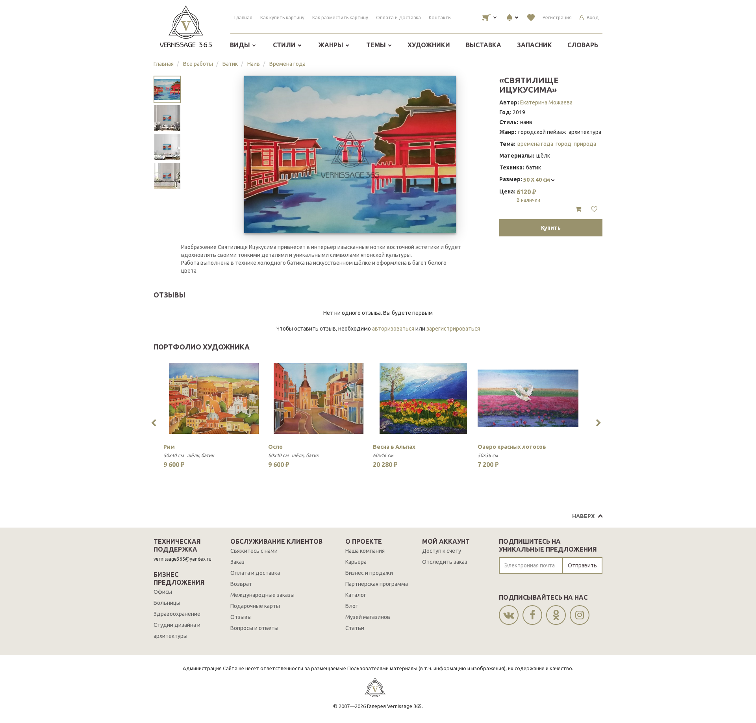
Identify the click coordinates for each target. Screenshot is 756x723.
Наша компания (365, 551)
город (563, 144)
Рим (169, 447)
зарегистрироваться (453, 328)
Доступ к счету (441, 551)
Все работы (198, 64)
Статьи (354, 628)
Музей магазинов (367, 617)
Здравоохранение (177, 614)
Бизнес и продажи (369, 573)
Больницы (167, 603)
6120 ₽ (528, 195)
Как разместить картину (340, 17)
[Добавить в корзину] (578, 209)
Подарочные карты (255, 606)
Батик (230, 64)
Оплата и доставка (255, 573)
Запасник (534, 44)
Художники (429, 44)
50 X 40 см (537, 180)
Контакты (440, 17)
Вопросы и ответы (254, 628)
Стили (285, 44)
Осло (275, 447)
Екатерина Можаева (546, 102)
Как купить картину (282, 17)
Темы (376, 44)
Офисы (163, 592)
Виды (241, 44)
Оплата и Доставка (398, 17)
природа (585, 144)
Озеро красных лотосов (512, 447)
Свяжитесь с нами (254, 551)
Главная (243, 17)
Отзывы (241, 617)
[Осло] (318, 398)
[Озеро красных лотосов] (528, 398)
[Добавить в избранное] (594, 209)
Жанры (331, 44)
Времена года (287, 64)
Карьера (356, 562)
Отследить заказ (444, 562)
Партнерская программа (376, 584)
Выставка (483, 44)
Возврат (241, 584)
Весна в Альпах (394, 447)
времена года (535, 144)
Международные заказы (262, 595)
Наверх (583, 516)
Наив (253, 64)
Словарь (582, 44)
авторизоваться (393, 328)
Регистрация (557, 17)
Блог (351, 606)
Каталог (355, 595)
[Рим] (213, 398)
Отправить (582, 565)
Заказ (237, 562)
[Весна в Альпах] (423, 398)
